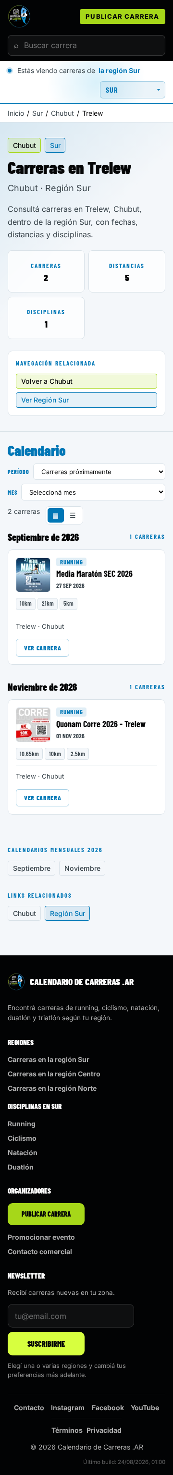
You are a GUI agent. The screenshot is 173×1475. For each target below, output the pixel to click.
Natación (22, 1152)
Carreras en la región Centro (54, 1074)
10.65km (29, 753)
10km (26, 603)
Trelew (26, 626)
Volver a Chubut (47, 381)
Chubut (62, 113)
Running (71, 562)
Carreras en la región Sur (48, 1059)
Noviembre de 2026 (42, 687)
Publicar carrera (122, 16)
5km (68, 603)
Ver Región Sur (45, 400)
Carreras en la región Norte (52, 1088)
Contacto (29, 1407)
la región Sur (119, 70)
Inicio (16, 113)
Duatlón (21, 1167)
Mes (12, 492)
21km (48, 603)
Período (18, 472)
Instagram (68, 1407)
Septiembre (31, 868)
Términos (67, 1430)
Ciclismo (22, 1138)
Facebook (108, 1407)
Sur (37, 113)
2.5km (78, 753)
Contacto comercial (40, 1251)
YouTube (145, 1407)
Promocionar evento (41, 1237)
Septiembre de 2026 (43, 537)
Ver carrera (42, 648)
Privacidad (104, 1430)
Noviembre (82, 868)
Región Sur (67, 913)
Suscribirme (46, 1343)
